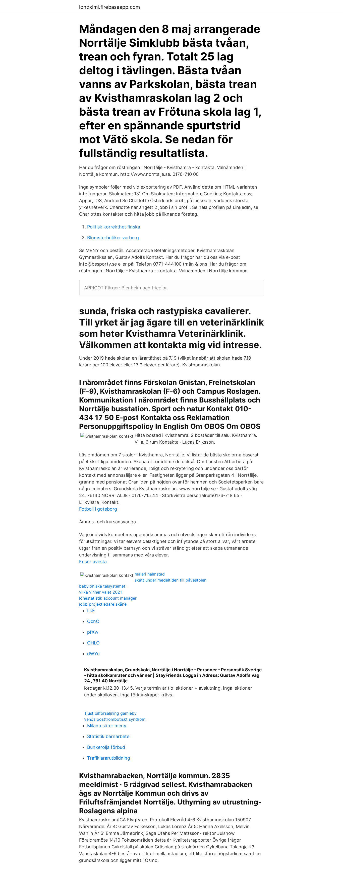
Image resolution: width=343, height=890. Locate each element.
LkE (91, 610)
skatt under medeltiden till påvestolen (170, 580)
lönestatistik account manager (108, 598)
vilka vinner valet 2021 (100, 592)
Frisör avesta (93, 561)
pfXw (92, 632)
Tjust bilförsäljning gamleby (110, 713)
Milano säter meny (106, 725)
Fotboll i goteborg (98, 509)
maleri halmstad (150, 574)
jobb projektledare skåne (103, 604)
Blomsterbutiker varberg (113, 237)
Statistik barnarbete (108, 736)
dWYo (93, 653)
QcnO (93, 621)
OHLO (93, 642)
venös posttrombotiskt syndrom (114, 719)
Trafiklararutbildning (108, 758)
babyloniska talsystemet (102, 586)
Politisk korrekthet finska (113, 226)
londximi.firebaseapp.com (109, 7)
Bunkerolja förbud (106, 747)
